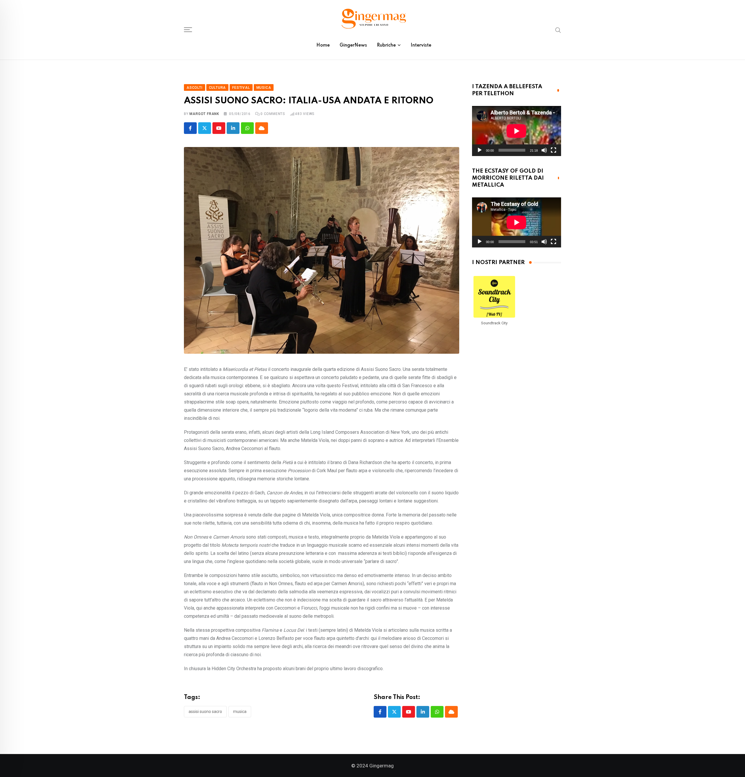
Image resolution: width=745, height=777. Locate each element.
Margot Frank (204, 114)
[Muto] (544, 150)
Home (323, 45)
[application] (516, 131)
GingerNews (353, 45)
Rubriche (386, 45)
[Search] (558, 29)
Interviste (421, 45)
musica (239, 711)
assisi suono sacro (205, 711)
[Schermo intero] (553, 150)
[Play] (480, 150)
